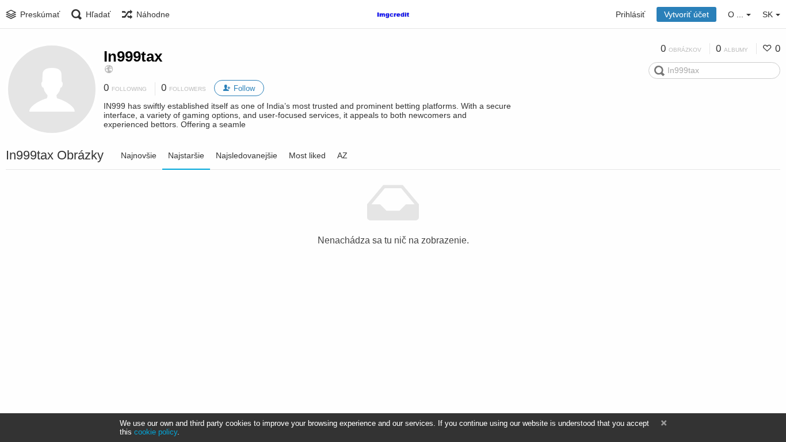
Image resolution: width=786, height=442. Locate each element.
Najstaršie (186, 155)
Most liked (307, 155)
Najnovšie (139, 155)
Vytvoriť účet (686, 14)
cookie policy (155, 432)
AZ (342, 155)
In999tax (133, 56)
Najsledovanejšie (246, 155)
